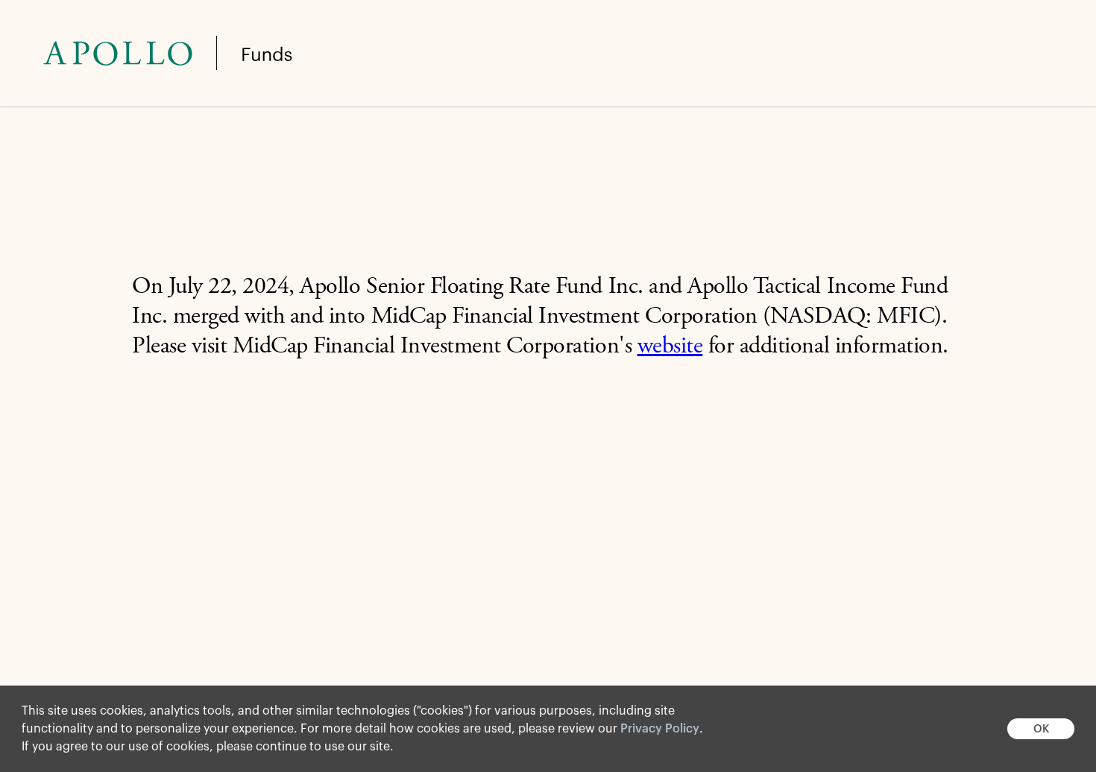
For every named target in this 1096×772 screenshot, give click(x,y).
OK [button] (1041, 729)
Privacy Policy (659, 729)
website (670, 347)
